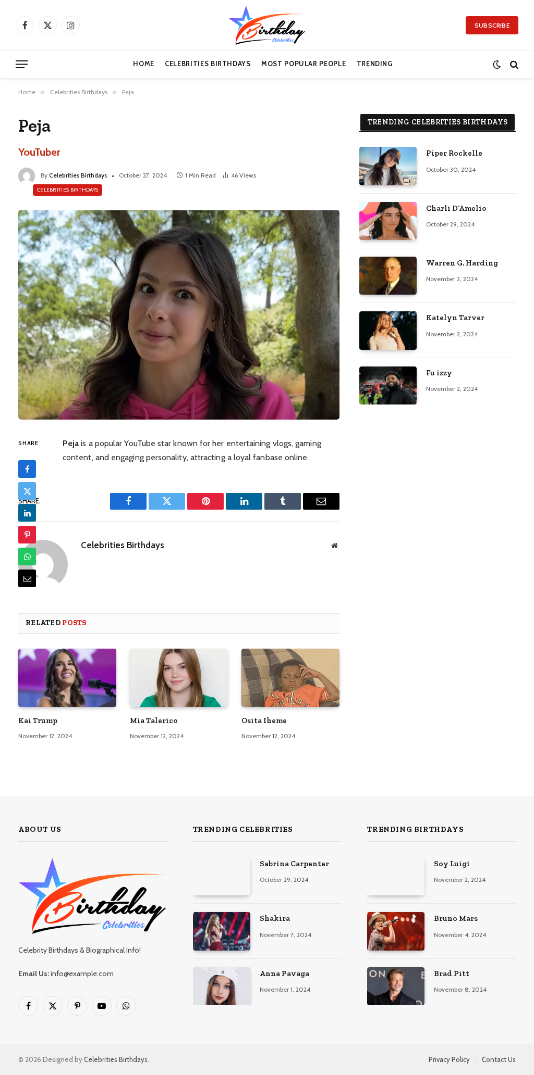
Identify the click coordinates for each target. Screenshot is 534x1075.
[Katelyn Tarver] (388, 330)
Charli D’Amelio (456, 208)
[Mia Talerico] (179, 678)
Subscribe (492, 25)
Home (143, 64)
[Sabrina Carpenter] (221, 876)
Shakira (275, 918)
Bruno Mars (456, 918)
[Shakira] (221, 931)
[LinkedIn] (27, 513)
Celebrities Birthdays (207, 64)
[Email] (27, 578)
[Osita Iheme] (290, 678)
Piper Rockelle (454, 153)
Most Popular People (303, 64)
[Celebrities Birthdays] (267, 25)
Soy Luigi (452, 863)
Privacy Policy (449, 1059)
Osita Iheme (264, 720)
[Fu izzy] (388, 385)
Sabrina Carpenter (294, 863)
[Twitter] (27, 491)
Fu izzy (439, 372)
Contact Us (499, 1059)
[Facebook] (27, 469)
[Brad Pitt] (395, 986)
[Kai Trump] (67, 678)
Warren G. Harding (462, 263)
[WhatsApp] (27, 556)
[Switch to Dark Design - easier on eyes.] (496, 64)
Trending (375, 64)
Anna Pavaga (284, 973)
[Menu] (22, 64)
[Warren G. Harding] (388, 276)
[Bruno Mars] (395, 931)
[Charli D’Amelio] (388, 221)
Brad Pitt (451, 973)
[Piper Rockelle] (388, 166)
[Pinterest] (27, 534)
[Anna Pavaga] (221, 986)
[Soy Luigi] (395, 876)
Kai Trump (37, 720)
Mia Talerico (154, 720)
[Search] (513, 64)
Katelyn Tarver (455, 317)
